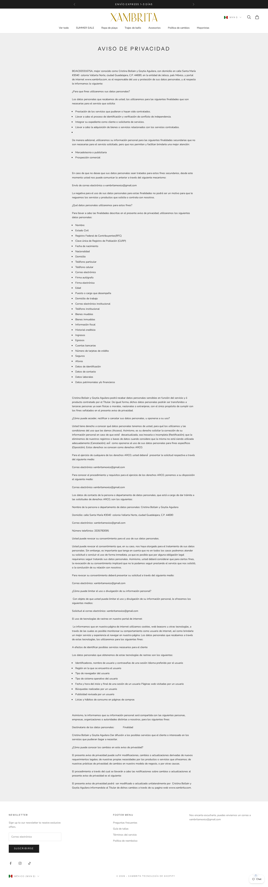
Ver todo (64, 28)
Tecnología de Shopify (158, 876)
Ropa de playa (109, 28)
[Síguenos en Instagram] (20, 863)
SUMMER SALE (85, 28)
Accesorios (154, 28)
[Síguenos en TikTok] (29, 863)
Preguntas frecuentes (125, 822)
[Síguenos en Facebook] (10, 863)
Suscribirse (24, 848)
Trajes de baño (133, 28)
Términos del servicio (125, 834)
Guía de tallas (121, 828)
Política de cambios (179, 28)
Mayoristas (203, 28)
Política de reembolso (125, 840)
